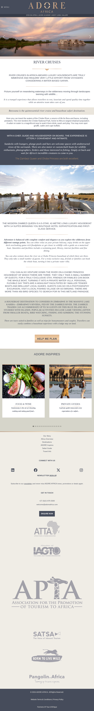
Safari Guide (47, 448)
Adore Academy (45, 15)
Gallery (65, 15)
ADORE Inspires (47, 445)
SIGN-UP (52, 475)
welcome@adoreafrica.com (47, 504)
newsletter (28, 484)
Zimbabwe (59, 301)
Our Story (47, 436)
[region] (47, 36)
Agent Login (56, 15)
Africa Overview (47, 439)
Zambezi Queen (27, 223)
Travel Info (47, 451)
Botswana (13, 110)
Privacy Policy (58, 699)
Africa (61, 121)
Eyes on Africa (32, 15)
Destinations (47, 442)
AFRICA (33, 75)
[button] (4, 37)
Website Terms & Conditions (41, 699)
